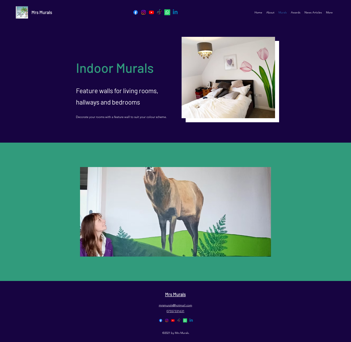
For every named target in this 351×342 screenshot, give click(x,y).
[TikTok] (159, 12)
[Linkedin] (175, 12)
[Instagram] (143, 12)
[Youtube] (151, 12)
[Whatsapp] (167, 12)
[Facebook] (136, 12)
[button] (175, 212)
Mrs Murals (41, 12)
